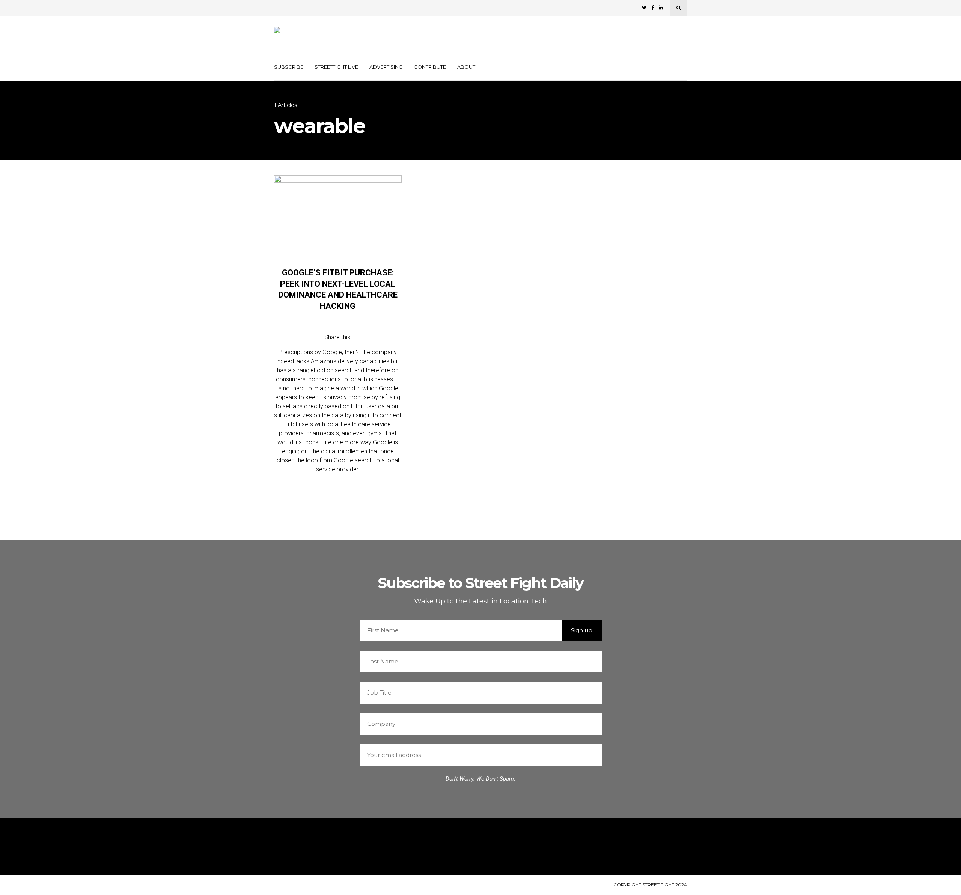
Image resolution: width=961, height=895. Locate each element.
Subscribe (288, 67)
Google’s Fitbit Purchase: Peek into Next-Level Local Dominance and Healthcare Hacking (338, 289)
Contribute (430, 67)
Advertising (385, 67)
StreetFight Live (336, 67)
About (466, 67)
